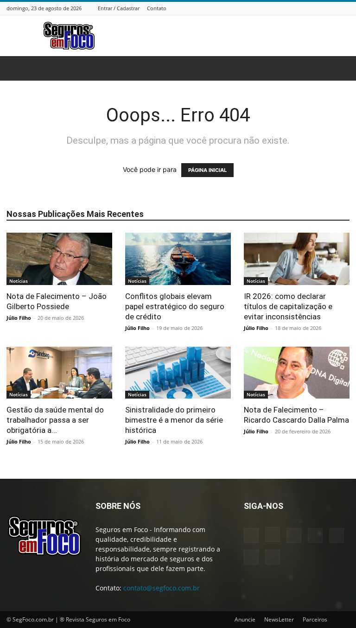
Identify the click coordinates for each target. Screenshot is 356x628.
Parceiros (315, 619)
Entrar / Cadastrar (119, 8)
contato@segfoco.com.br (161, 588)
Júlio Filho (18, 317)
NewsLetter (279, 619)
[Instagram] (286, 8)
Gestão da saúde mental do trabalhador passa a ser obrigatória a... (55, 420)
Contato (156, 8)
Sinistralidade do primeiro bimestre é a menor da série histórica (174, 420)
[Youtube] (344, 8)
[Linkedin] (298, 8)
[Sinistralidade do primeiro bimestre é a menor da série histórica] (178, 373)
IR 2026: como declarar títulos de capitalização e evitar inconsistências (288, 306)
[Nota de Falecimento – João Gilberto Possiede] (59, 259)
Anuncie (245, 619)
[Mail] (310, 8)
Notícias (18, 281)
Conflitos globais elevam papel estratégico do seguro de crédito (174, 306)
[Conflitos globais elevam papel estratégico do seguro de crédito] (178, 259)
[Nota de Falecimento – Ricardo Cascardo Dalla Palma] (297, 373)
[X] (333, 8)
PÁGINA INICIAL (207, 170)
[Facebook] (275, 8)
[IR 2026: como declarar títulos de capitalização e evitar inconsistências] (297, 259)
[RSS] (321, 8)
